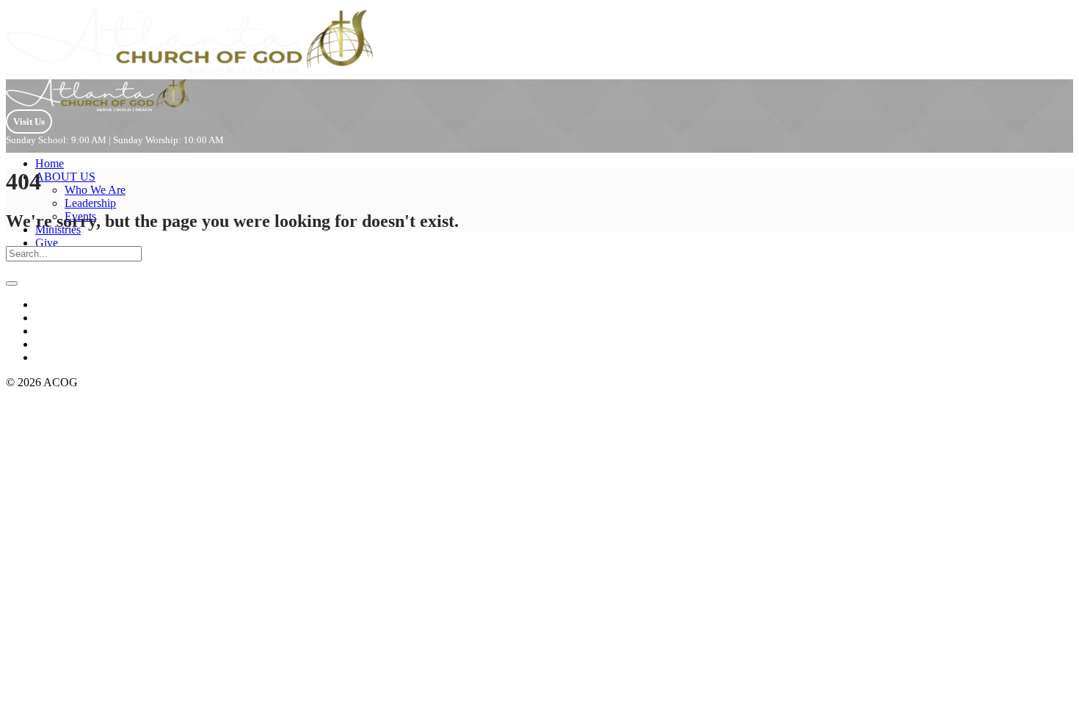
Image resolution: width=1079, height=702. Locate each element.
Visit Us (29, 121)
